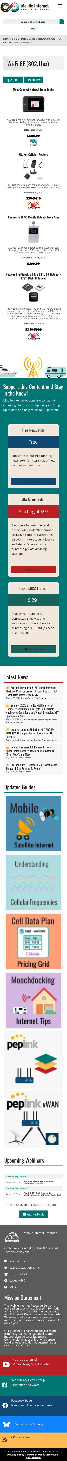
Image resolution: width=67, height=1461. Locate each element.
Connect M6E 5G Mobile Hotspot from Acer (33, 217)
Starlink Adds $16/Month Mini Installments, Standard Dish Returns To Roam (32, 766)
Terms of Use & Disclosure (42, 1454)
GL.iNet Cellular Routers (33, 154)
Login (33, 28)
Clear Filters (33, 80)
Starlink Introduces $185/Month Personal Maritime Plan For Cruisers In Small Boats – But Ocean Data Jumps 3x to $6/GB (31, 691)
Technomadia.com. (17, 1252)
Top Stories (40, 698)
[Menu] (60, 6)
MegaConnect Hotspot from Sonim (33, 89)
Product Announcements (45, 740)
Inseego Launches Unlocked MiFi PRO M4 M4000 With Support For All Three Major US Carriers (30, 733)
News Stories (28, 698)
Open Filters (13, 80)
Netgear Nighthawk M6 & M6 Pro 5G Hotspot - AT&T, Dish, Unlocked (33, 276)
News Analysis (44, 719)
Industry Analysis (29, 719)
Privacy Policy (15, 1454)
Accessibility (33, 1457)
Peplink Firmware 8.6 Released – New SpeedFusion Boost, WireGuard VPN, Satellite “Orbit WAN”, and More (30, 750)
